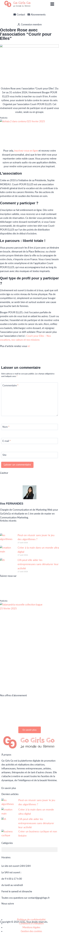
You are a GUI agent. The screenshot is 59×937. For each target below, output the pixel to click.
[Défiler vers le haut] (49, 932)
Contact (21, 14)
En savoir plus (8, 788)
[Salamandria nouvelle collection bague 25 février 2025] (29, 646)
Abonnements (38, 14)
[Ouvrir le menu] (52, 4)
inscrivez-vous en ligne (26, 150)
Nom (5, 427)
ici (29, 346)
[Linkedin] (3, 592)
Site (4, 455)
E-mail (6, 441)
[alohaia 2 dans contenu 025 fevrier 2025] (29, 133)
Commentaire (10, 385)
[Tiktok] (43, 592)
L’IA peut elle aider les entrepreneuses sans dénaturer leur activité (38, 564)
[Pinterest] (33, 592)
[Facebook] (23, 592)
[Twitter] (52, 592)
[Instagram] (13, 592)
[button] (29, 849)
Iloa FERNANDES (11, 503)
